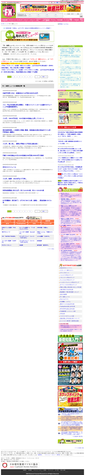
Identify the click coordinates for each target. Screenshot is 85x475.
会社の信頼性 (63, 294)
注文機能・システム (65, 301)
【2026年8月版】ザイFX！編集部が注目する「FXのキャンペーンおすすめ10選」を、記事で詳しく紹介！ (70, 85)
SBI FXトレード (6, 232)
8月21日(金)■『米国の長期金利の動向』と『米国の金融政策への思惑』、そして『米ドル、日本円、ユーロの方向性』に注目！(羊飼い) (71, 433)
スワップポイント (64, 272)
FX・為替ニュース (65, 296)
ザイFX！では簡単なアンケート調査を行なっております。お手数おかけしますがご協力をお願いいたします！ (70, 68)
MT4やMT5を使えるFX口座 (67, 308)
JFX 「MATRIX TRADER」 (9, 236)
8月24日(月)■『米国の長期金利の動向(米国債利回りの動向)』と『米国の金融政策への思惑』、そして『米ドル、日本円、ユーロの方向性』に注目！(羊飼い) (72, 428)
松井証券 (39, 240)
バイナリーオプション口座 (67, 316)
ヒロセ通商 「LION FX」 (43, 236)
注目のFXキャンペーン (66, 268)
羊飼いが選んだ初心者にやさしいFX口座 (70, 287)
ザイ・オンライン (51, 471)
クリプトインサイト (60, 471)
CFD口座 (62, 313)
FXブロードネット (6, 245)
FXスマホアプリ (64, 299)
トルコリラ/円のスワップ (66, 275)
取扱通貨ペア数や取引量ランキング (69, 292)
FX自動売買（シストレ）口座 (67, 311)
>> (44, 76)
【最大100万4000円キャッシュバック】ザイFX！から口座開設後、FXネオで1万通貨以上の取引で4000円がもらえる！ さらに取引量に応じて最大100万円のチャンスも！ (71, 221)
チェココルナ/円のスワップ (67, 280)
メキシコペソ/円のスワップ (67, 277)
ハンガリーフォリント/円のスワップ (69, 282)
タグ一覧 (56, 470)
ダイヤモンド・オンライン (35, 471)
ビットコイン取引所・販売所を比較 (69, 321)
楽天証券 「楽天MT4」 (43, 245)
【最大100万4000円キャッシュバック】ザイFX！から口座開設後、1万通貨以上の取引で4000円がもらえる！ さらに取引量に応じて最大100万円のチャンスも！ (71, 201)
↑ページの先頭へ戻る (79, 448)
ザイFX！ (66, 471)
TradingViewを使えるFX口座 (67, 306)
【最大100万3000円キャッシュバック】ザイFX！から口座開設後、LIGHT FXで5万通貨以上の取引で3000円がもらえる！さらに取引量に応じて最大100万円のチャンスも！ (71, 246)
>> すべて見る (51, 248)
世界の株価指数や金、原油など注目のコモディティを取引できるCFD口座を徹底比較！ (70, 57)
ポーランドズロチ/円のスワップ (68, 284)
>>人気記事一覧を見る (78, 436)
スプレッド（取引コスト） (67, 270)
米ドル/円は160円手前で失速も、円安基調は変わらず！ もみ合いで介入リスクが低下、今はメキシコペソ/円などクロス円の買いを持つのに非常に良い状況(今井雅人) (72, 418)
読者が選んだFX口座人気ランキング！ (70, 318)
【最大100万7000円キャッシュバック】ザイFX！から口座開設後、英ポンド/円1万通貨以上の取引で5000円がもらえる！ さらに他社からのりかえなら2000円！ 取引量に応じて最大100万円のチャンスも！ (71, 229)
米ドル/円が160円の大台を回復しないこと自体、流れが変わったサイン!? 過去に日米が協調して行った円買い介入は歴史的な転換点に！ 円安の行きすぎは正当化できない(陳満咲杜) (72, 423)
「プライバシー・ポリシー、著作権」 (52, 454)
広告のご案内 (62, 470)
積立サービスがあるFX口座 (67, 304)
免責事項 (24, 470)
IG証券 (21, 245)
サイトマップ (50, 470)
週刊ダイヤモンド (44, 471)
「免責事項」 (40, 454)
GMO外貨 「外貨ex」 (43, 227)
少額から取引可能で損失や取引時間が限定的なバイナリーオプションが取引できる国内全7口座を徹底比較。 (70, 74)
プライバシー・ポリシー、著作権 (40, 470)
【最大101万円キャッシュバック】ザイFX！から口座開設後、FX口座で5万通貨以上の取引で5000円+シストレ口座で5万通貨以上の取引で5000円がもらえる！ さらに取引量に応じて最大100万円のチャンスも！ (71, 238)
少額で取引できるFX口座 (66, 289)
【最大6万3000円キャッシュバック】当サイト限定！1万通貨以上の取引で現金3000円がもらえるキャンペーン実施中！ (71, 195)
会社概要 (30, 470)
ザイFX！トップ (4, 23)
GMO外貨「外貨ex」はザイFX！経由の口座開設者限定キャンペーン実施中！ (29, 28)
